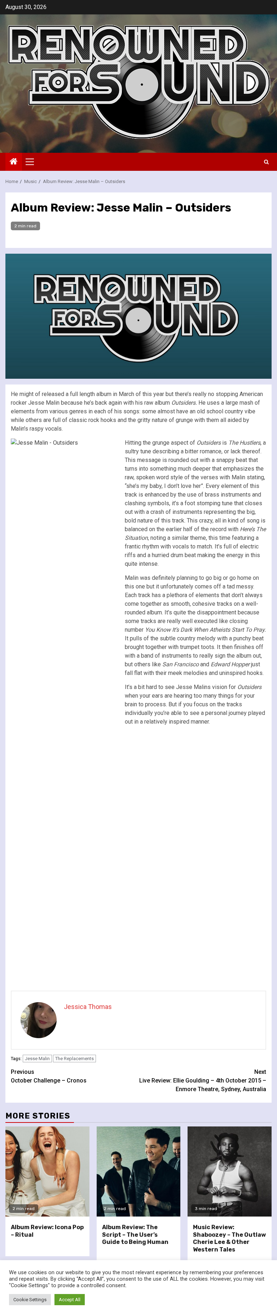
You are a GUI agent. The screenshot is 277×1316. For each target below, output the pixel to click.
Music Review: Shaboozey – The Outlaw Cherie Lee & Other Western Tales (229, 1238)
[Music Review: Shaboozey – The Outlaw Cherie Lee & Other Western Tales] (230, 1171)
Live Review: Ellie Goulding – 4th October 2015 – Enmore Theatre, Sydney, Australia (202, 1080)
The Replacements (74, 1058)
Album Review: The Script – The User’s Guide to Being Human (135, 1235)
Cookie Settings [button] (30, 1299)
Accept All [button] (69, 1299)
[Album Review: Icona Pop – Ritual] (47, 1171)
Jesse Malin (37, 1058)
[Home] (14, 162)
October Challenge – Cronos (49, 1076)
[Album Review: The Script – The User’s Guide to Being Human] (139, 1171)
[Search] (266, 162)
